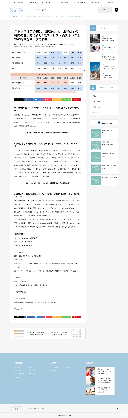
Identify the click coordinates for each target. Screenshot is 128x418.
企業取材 (67, 367)
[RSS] (117, 408)
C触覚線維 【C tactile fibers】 (108, 155)
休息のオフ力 (96, 107)
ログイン (105, 10)
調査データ (33, 3)
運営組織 (110, 3)
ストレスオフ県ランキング (56, 371)
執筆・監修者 (95, 3)
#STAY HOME (54, 367)
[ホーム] (10, 17)
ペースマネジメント (98, 101)
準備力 (95, 96)
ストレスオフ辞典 (79, 3)
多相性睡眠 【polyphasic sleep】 (109, 178)
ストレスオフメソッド (48, 3)
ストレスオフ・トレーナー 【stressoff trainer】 (109, 143)
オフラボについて (17, 3)
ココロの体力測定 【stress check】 (107, 131)
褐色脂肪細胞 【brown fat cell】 (109, 167)
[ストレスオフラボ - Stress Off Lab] (17, 10)
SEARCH (116, 10)
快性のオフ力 (96, 112)
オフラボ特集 (64, 3)
